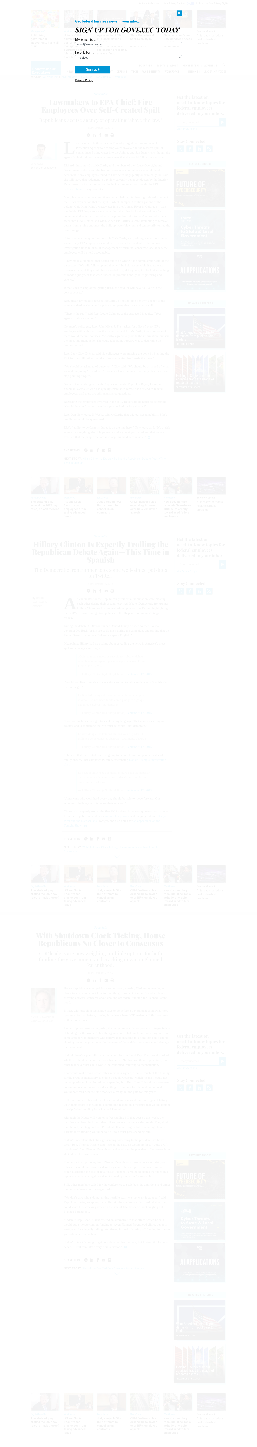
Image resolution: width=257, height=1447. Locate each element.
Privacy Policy (84, 80)
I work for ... (84, 52)
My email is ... (86, 39)
